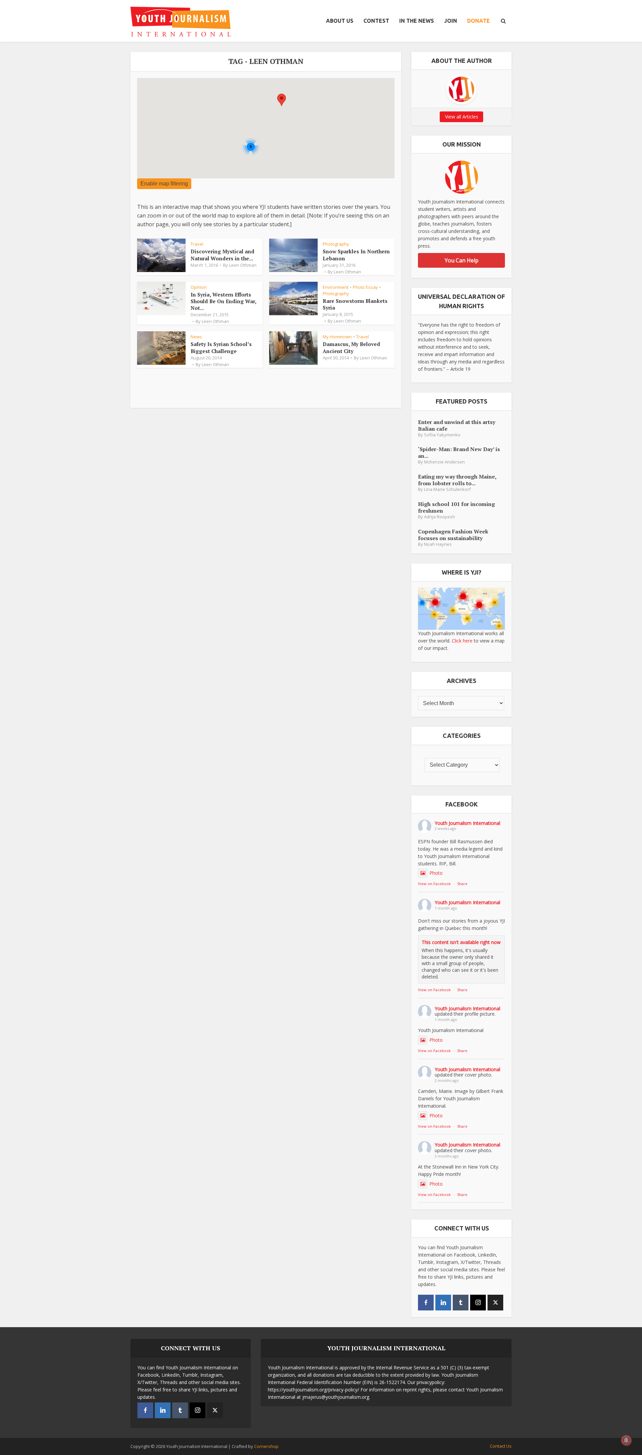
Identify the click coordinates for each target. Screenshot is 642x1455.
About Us (339, 21)
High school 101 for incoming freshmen (456, 507)
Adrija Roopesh (439, 517)
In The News (416, 21)
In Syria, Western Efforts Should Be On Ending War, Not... (223, 301)
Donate (478, 21)
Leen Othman (242, 265)
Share (462, 883)
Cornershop (266, 1446)
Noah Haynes (438, 544)
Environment (335, 287)
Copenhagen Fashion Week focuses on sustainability (453, 534)
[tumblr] (460, 1302)
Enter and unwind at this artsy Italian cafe (456, 425)
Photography (336, 244)
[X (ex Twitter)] (495, 1302)
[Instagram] (478, 1302)
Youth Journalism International (467, 823)
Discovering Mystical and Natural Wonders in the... (222, 254)
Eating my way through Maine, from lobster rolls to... (457, 480)
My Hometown (337, 337)
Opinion (199, 287)
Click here (462, 640)
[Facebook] (426, 1302)
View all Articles (461, 116)
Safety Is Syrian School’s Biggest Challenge (221, 347)
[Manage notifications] (626, 1440)
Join (450, 21)
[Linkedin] (443, 1302)
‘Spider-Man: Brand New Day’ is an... (459, 452)
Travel (197, 244)
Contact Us (501, 1446)
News (196, 337)
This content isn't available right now (461, 942)
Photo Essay (365, 287)
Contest (376, 21)
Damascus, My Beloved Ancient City (351, 347)
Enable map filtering (164, 183)
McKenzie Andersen (444, 462)
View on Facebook (434, 883)
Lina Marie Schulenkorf (447, 489)
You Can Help (461, 260)
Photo (436, 873)
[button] (281, 100)
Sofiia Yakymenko (442, 435)
